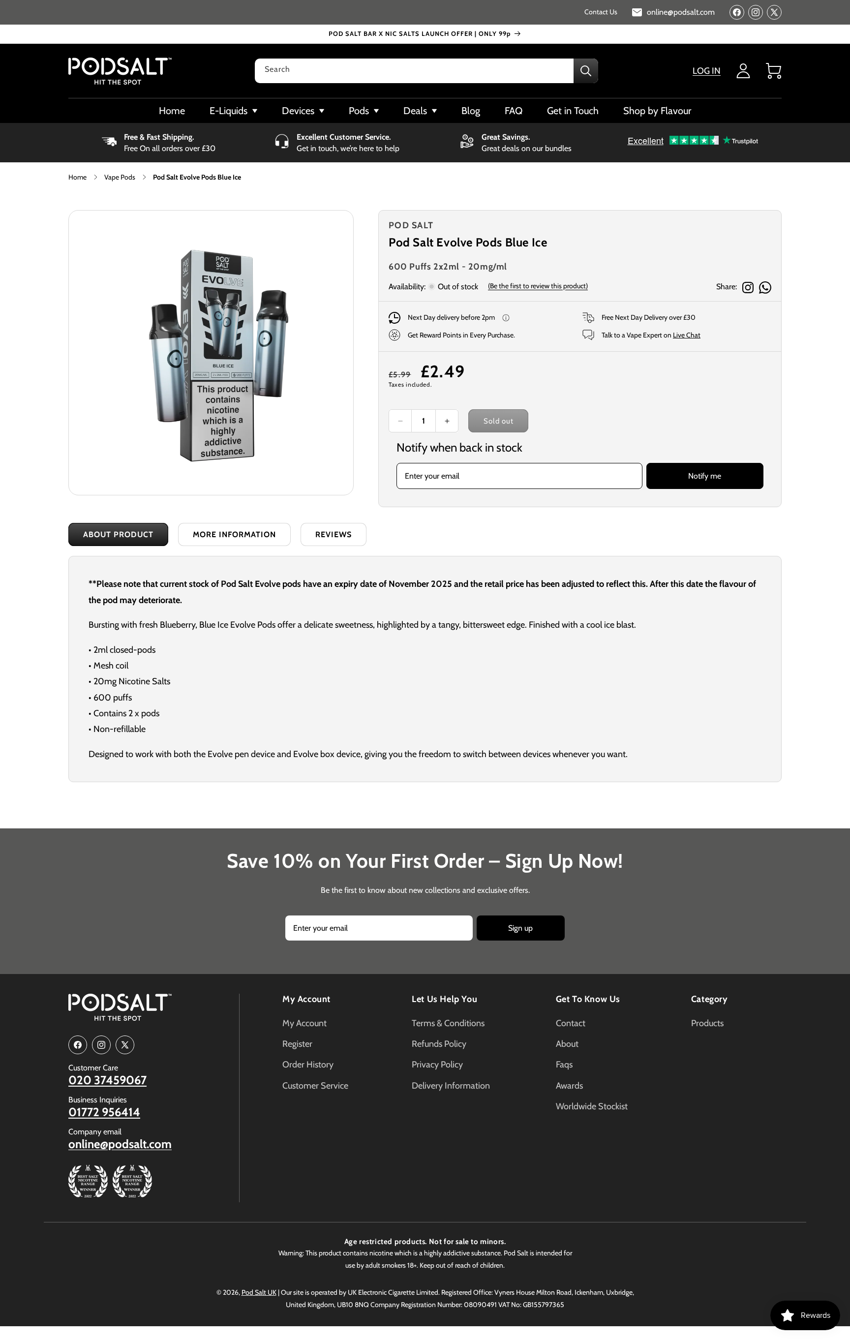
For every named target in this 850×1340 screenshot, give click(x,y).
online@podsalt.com (120, 1144)
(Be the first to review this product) (538, 285)
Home (77, 177)
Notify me (704, 476)
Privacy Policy (437, 1064)
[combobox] (426, 71)
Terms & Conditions (448, 1023)
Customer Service (315, 1085)
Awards (569, 1085)
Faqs (564, 1064)
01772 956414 (104, 1112)
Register (297, 1043)
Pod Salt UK (259, 1292)
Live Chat (686, 335)
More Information (234, 534)
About (567, 1043)
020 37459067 (107, 1080)
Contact (570, 1023)
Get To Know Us (588, 999)
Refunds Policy (439, 1043)
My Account (306, 999)
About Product (118, 534)
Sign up (520, 928)
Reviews (333, 534)
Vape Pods (119, 177)
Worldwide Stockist (592, 1106)
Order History (308, 1064)
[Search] (586, 71)
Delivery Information (451, 1085)
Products (707, 1023)
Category (709, 999)
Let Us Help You (444, 999)
